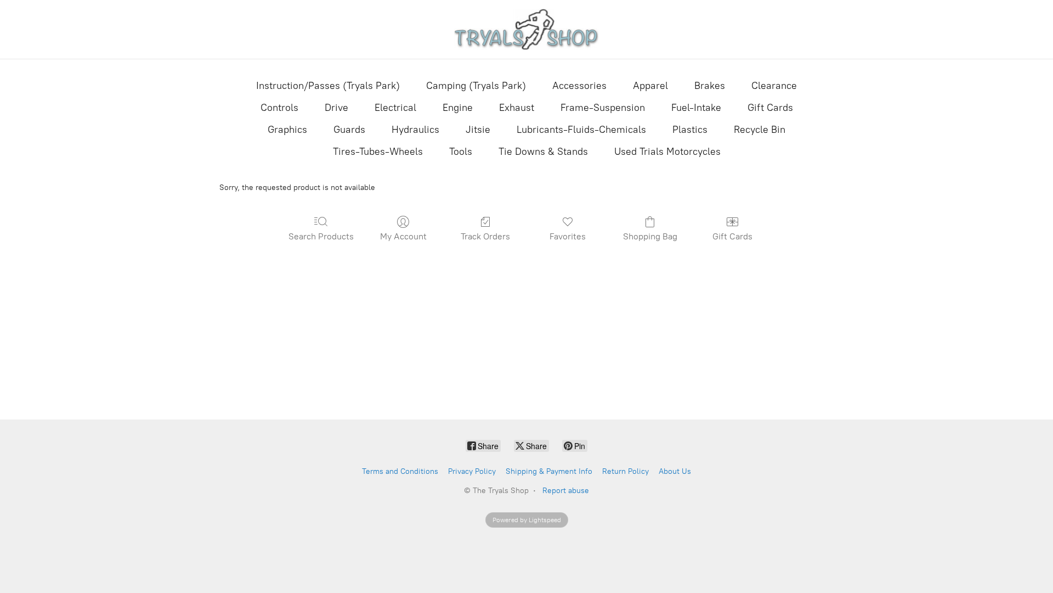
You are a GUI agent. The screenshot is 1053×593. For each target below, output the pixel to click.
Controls (279, 108)
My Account (403, 236)
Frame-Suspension (603, 108)
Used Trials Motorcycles (667, 152)
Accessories (579, 86)
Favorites (568, 236)
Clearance (774, 86)
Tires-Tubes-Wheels (378, 152)
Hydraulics (415, 130)
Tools (460, 152)
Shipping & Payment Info (549, 471)
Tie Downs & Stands (543, 152)
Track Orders (485, 236)
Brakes (709, 86)
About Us (675, 471)
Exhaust (516, 108)
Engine (458, 108)
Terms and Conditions (400, 471)
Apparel (650, 86)
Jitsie (478, 130)
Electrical (395, 108)
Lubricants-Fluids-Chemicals (581, 130)
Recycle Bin (759, 130)
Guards (349, 130)
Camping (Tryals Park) (476, 86)
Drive (336, 108)
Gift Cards (770, 108)
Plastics (689, 130)
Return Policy (625, 471)
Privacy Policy (472, 471)
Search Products (321, 236)
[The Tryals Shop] (527, 29)
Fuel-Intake (696, 108)
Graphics (287, 130)
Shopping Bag (650, 236)
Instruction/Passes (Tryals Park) (328, 86)
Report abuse (565, 490)
